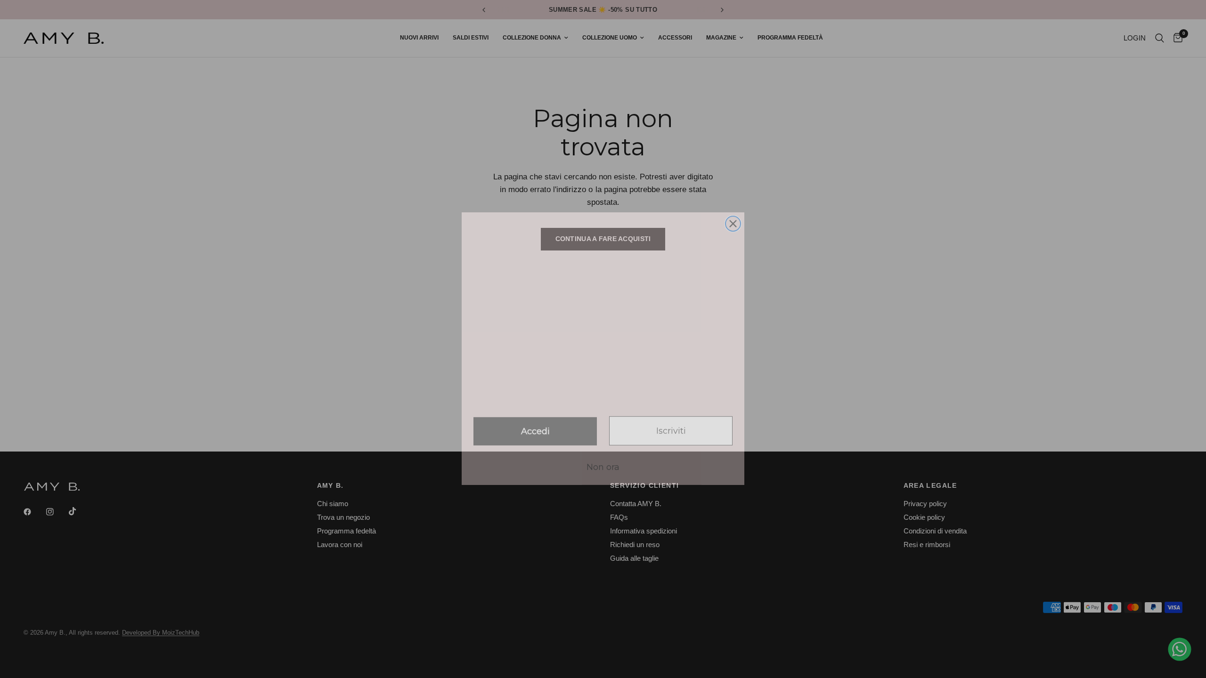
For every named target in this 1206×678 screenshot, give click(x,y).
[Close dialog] (733, 214)
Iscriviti (671, 421)
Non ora (603, 457)
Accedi (535, 422)
